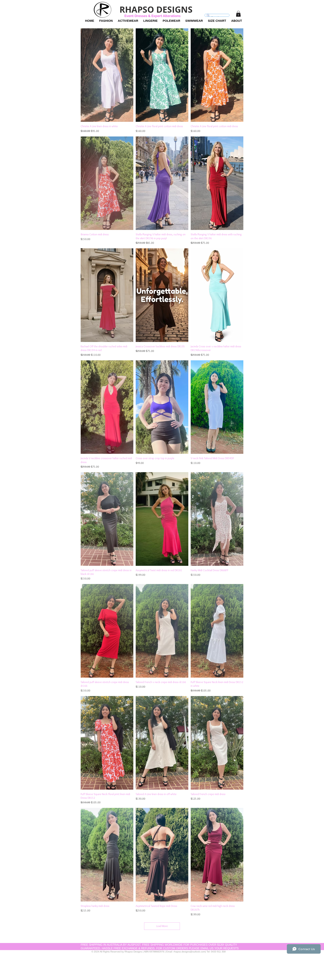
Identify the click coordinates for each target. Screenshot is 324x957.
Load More (162, 926)
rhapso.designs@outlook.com (189, 951)
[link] (238, 14)
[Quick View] (107, 75)
